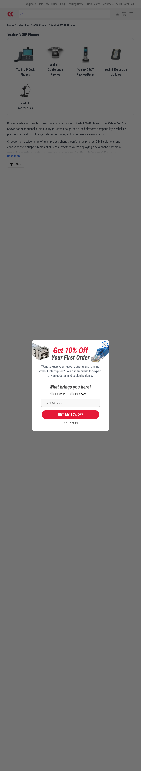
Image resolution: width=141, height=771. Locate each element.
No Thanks (70, 423)
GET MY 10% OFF (70, 414)
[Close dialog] (105, 345)
